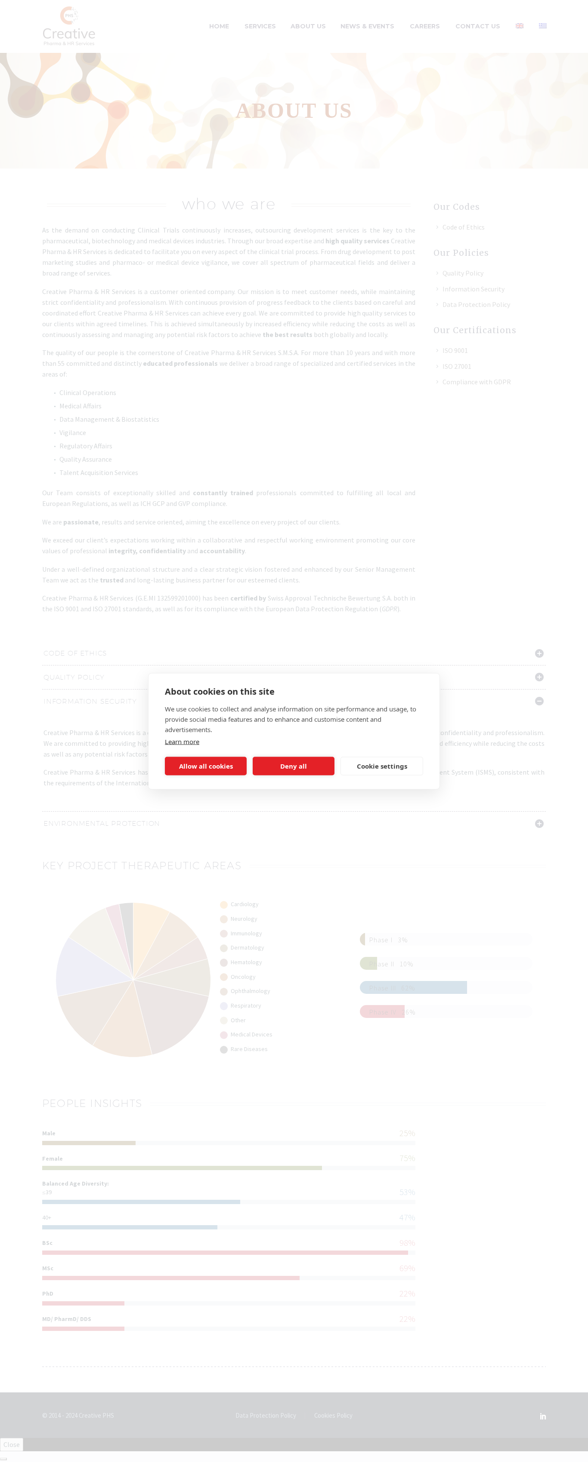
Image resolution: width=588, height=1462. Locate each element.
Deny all (293, 766)
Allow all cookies (206, 766)
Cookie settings (382, 766)
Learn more (182, 741)
